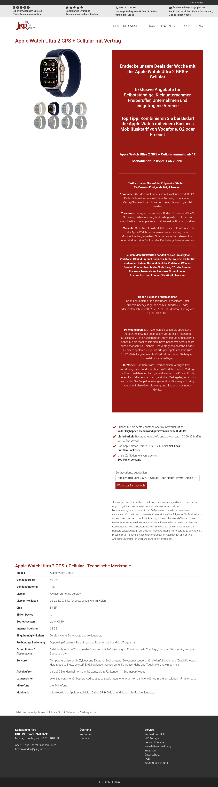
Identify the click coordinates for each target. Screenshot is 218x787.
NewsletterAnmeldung (158, 746)
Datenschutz (152, 754)
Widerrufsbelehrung (156, 762)
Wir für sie (86, 734)
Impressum (151, 750)
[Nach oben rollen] (211, 780)
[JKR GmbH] (25, 25)
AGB (147, 758)
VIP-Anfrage (196, 2)
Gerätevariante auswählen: (131, 472)
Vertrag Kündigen (155, 742)
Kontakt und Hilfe (155, 734)
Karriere (84, 738)
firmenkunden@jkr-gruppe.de (144, 305)
